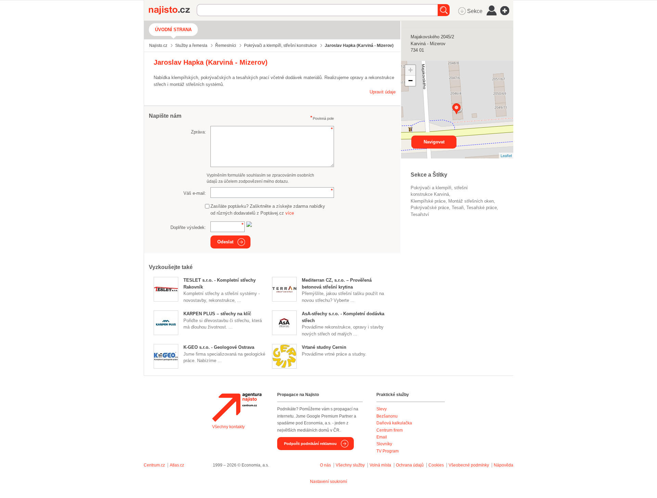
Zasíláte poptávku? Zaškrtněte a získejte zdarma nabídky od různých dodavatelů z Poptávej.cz (267, 210)
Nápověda (503, 465)
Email (381, 437)
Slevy (381, 409)
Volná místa (380, 465)
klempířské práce (428, 201)
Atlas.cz (177, 465)
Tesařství (420, 214)
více (289, 213)
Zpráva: (198, 132)
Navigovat (434, 141)
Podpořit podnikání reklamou (310, 444)
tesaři (458, 207)
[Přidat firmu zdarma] (507, 10)
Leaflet (506, 155)
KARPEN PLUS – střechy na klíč (217, 313)
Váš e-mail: (194, 193)
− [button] (410, 80)
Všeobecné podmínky (469, 465)
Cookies (436, 465)
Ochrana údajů (410, 465)
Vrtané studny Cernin (324, 347)
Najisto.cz (173, 10)
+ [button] (410, 70)
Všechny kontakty (228, 426)
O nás (325, 465)
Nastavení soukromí (328, 481)
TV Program (387, 451)
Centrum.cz (154, 465)
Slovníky (384, 444)
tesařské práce (481, 207)
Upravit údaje (383, 91)
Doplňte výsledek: (188, 227)
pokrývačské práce (430, 207)
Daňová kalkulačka (394, 423)
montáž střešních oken (471, 201)
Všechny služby (351, 465)
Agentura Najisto (236, 407)
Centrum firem (389, 430)
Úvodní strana (173, 29)
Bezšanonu (387, 416)
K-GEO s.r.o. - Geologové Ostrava (218, 347)
